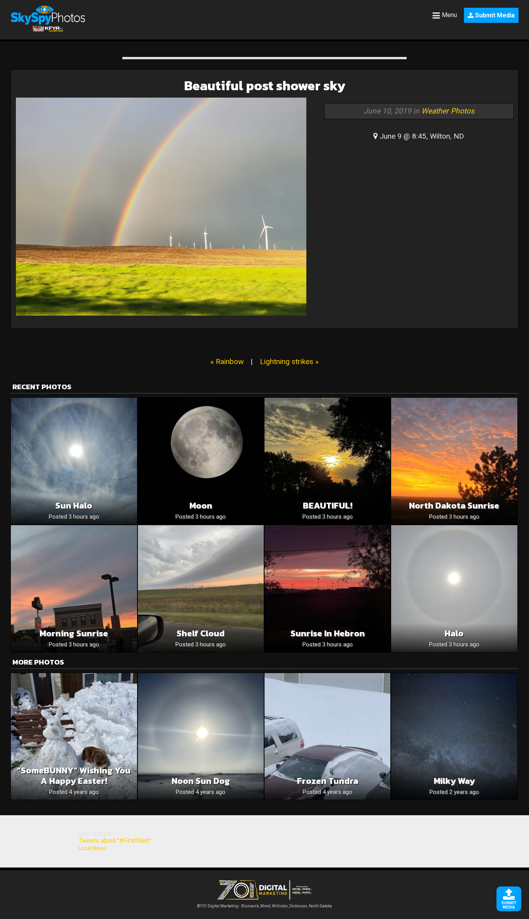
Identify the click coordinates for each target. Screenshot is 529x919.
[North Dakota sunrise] (454, 461)
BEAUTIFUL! (327, 505)
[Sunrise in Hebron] (327, 588)
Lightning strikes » (289, 361)
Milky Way (454, 781)
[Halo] (454, 588)
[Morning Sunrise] (73, 588)
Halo (454, 633)
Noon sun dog (201, 781)
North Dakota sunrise (454, 505)
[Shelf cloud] (200, 588)
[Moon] (200, 461)
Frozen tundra (327, 781)
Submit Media (494, 15)
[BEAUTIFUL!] (327, 461)
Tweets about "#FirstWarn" (115, 840)
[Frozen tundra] (327, 736)
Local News (92, 848)
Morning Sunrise (74, 633)
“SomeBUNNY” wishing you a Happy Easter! (74, 775)
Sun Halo (73, 505)
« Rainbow (227, 361)
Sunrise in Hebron (327, 633)
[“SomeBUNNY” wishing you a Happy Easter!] (73, 736)
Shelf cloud (201, 633)
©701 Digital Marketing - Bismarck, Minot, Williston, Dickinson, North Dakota (264, 906)
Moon (200, 505)
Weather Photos (447, 111)
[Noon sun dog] (200, 736)
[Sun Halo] (73, 461)
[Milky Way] (454, 736)
